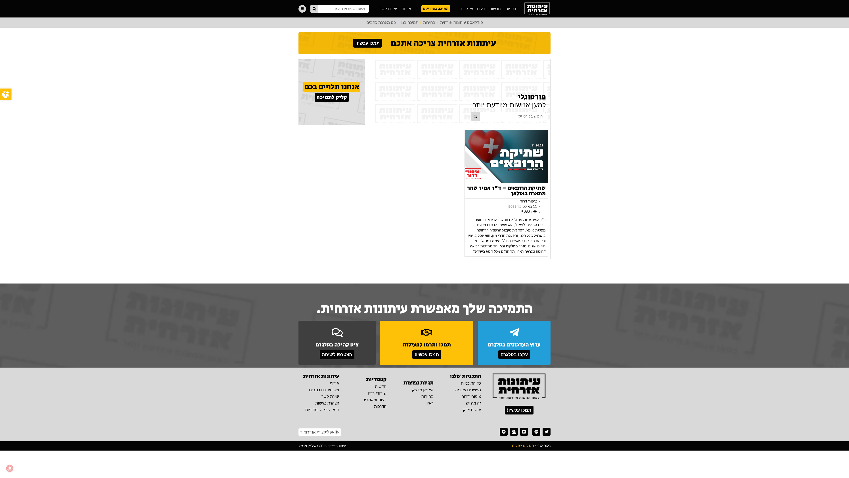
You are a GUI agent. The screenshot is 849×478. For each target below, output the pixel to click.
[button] (5, 94)
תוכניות (511, 9)
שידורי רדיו (377, 393)
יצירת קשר (388, 9)
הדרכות (380, 406)
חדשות (495, 9)
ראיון (430, 403)
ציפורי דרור (471, 396)
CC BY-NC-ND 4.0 (525, 446)
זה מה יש (473, 403)
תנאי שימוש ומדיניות (322, 410)
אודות (406, 9)
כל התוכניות (471, 383)
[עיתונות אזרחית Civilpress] (519, 386)
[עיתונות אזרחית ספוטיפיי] (536, 432)
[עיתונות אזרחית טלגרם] (504, 432)
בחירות (429, 22)
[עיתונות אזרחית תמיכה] (514, 432)
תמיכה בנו (409, 22)
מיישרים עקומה (468, 390)
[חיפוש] (314, 9)
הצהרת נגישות (327, 403)
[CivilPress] (537, 8)
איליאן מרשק (423, 390)
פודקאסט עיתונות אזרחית (461, 22)
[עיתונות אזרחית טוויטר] (547, 432)
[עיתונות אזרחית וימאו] (524, 432)
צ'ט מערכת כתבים (381, 22)
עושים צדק (472, 410)
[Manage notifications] (9, 468)
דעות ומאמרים (473, 9)
